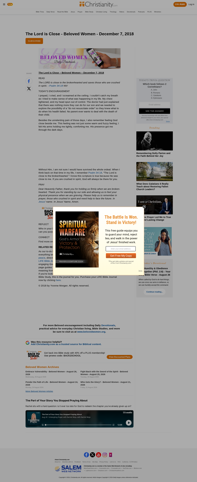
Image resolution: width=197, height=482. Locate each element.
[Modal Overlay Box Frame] (98, 241)
